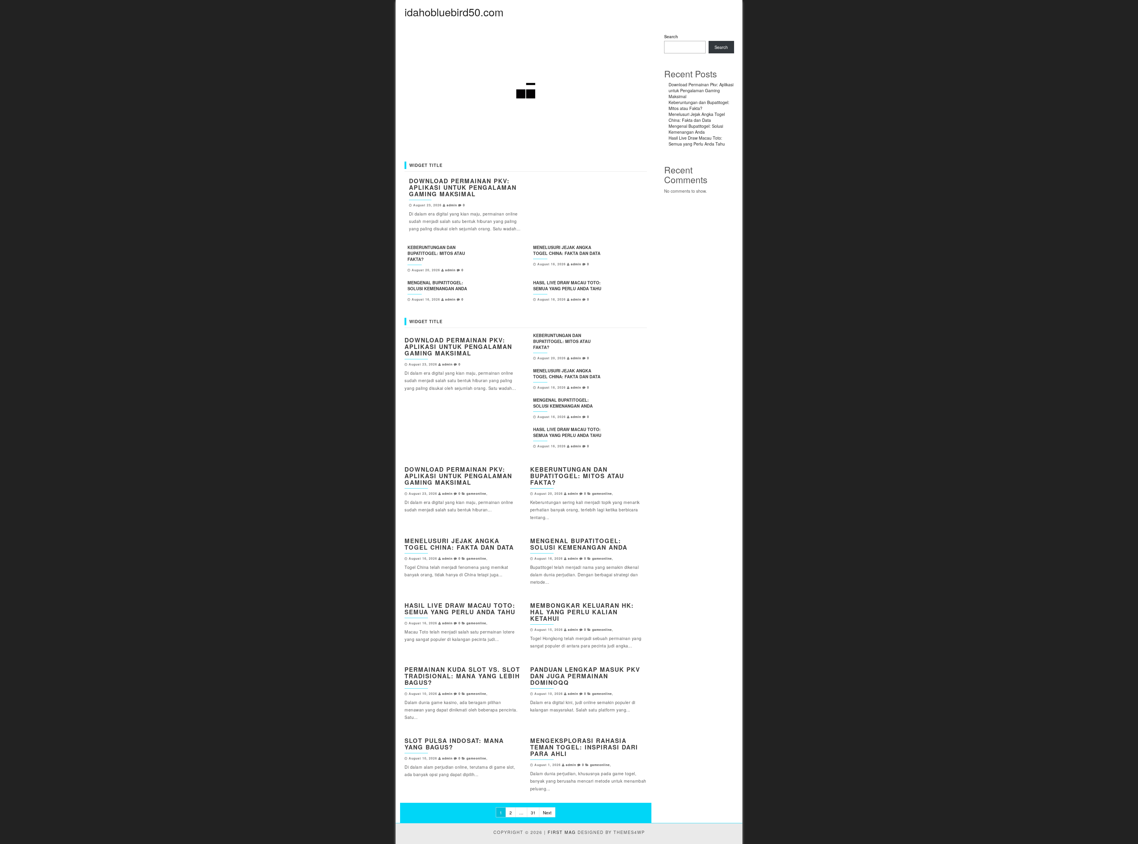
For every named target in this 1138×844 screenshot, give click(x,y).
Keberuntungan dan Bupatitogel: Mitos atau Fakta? (436, 253)
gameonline (476, 493)
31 (533, 813)
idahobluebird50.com (454, 11)
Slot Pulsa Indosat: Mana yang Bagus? (454, 743)
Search (671, 36)
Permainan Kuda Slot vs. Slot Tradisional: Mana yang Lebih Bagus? (462, 676)
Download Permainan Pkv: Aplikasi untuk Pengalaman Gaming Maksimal (463, 187)
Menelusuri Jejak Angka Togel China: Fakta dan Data (566, 250)
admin (452, 205)
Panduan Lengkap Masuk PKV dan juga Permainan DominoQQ (585, 676)
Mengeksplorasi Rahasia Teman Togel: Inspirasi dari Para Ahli (584, 747)
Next (547, 813)
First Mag (562, 832)
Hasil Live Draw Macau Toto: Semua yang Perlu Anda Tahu (567, 285)
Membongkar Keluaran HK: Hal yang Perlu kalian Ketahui (582, 612)
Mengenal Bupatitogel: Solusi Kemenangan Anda (437, 285)
